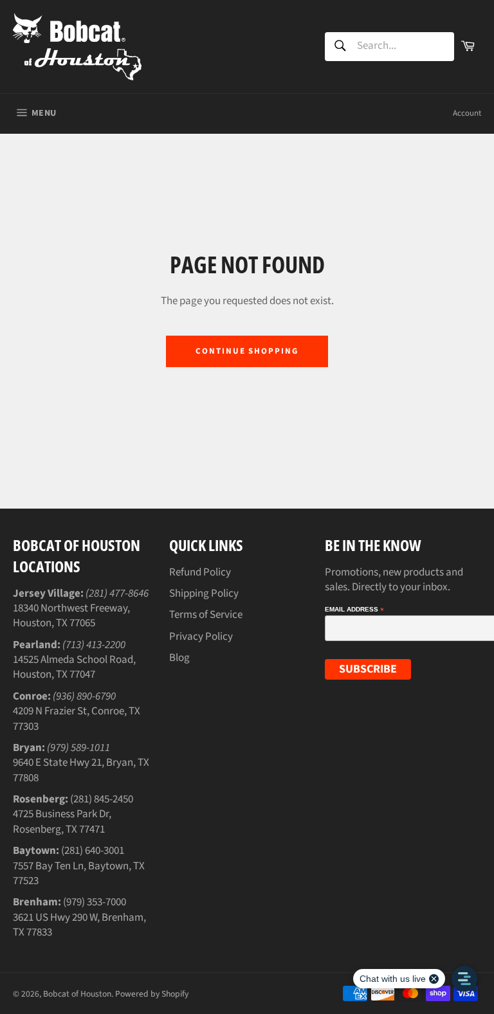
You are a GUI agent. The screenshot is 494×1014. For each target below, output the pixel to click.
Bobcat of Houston (77, 994)
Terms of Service (205, 614)
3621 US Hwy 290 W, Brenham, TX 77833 (79, 925)
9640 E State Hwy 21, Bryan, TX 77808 (81, 770)
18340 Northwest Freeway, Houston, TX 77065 (71, 616)
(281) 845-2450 (101, 799)
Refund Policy (200, 572)
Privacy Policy (201, 636)
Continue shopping (247, 351)
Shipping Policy (204, 593)
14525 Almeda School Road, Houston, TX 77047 (74, 667)
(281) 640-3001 (92, 850)
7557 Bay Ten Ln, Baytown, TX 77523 (79, 873)
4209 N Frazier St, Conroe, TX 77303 (76, 718)
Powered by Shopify (151, 994)
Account (467, 113)
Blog (179, 657)
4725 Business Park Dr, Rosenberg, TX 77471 (62, 821)
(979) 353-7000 (94, 902)
